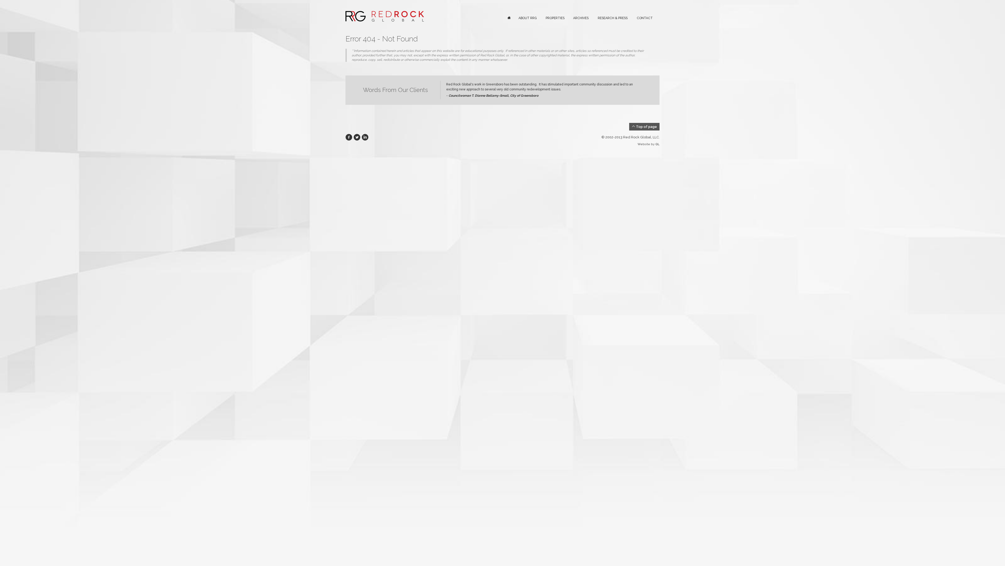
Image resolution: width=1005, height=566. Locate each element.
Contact (645, 18)
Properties (555, 18)
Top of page (646, 127)
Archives (581, 18)
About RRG (527, 18)
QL (657, 144)
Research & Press (613, 18)
